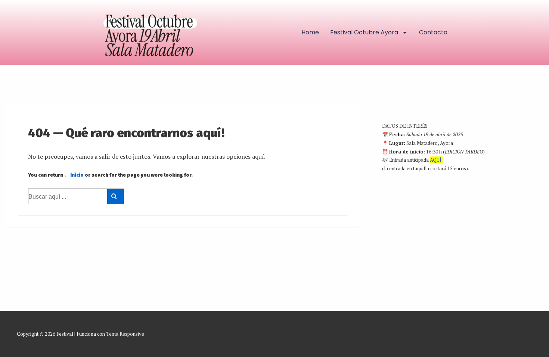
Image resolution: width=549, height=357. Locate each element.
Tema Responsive (125, 333)
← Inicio (74, 175)
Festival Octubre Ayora (364, 32)
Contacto (433, 32)
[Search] (115, 196)
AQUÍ (435, 159)
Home (310, 32)
